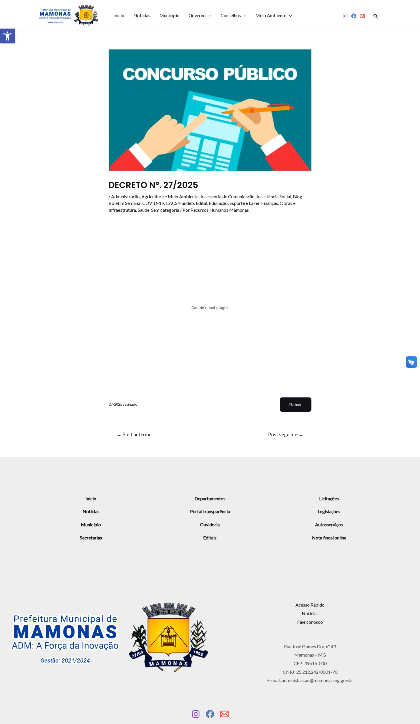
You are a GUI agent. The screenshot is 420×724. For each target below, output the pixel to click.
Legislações (329, 511)
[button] (7, 36)
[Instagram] (345, 16)
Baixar (295, 404)
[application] (208, 15)
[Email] (362, 16)
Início (118, 15)
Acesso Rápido (310, 604)
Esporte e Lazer (244, 203)
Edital (201, 203)
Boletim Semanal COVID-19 (136, 203)
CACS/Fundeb (180, 203)
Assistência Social (273, 196)
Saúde (143, 210)
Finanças (269, 203)
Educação (218, 203)
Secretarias (91, 537)
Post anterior (134, 434)
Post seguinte (285, 434)
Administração (125, 196)
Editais (210, 537)
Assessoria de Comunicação (227, 196)
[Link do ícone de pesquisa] (376, 15)
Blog (297, 196)
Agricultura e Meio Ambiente (170, 196)
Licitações (329, 498)
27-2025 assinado (123, 404)
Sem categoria (165, 210)
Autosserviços (329, 524)
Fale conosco (310, 622)
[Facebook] (353, 16)
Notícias (141, 15)
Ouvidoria (210, 524)
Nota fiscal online (329, 537)
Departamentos (210, 498)
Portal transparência (210, 511)
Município (169, 15)
